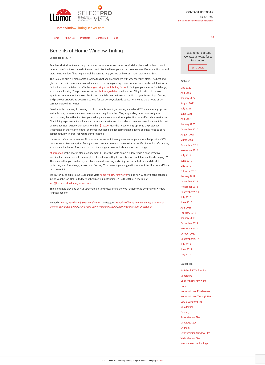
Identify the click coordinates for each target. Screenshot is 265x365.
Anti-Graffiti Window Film (194, 270)
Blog (115, 37)
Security (185, 312)
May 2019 (186, 165)
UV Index (185, 327)
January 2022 (188, 98)
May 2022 (186, 87)
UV (151, 206)
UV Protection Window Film (195, 333)
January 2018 (188, 218)
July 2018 (186, 197)
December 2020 (189, 129)
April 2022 (186, 92)
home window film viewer (114, 174)
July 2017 (186, 244)
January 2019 (188, 176)
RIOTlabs (160, 361)
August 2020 (187, 134)
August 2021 (187, 103)
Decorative (186, 275)
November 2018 (189, 186)
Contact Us (102, 37)
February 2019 (188, 171)
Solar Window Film (92, 202)
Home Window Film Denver (195, 291)
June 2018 (186, 202)
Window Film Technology (194, 343)
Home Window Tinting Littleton (197, 296)
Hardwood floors (88, 206)
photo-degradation (108, 91)
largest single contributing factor (108, 87)
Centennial (158, 202)
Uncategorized (189, 322)
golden (74, 206)
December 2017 (189, 223)
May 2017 (186, 254)
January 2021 (188, 124)
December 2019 (189, 145)
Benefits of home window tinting (133, 202)
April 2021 (186, 118)
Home (55, 37)
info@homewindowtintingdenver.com (195, 20)
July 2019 (186, 155)
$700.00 (104, 125)
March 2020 (187, 139)
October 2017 (188, 233)
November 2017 (189, 228)
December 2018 (189, 181)
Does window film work (193, 280)
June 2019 (186, 160)
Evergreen (64, 206)
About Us (70, 37)
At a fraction (56, 153)
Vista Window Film (191, 338)
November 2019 (189, 150)
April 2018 (186, 207)
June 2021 (186, 113)
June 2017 (186, 249)
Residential (74, 202)
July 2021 (186, 108)
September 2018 (190, 192)
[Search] (212, 37)
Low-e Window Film (191, 301)
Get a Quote (197, 67)
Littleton (144, 206)
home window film (128, 206)
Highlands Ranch (108, 206)
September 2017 (190, 238)
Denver (53, 206)
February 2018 (188, 212)
